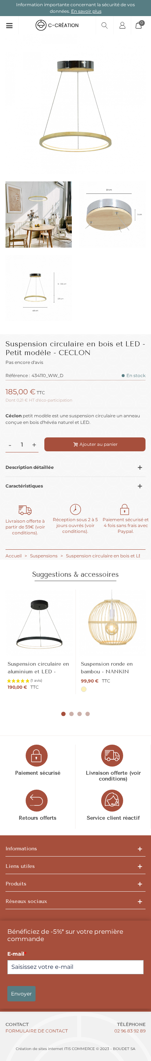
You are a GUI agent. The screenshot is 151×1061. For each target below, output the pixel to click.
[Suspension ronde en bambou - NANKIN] (112, 623)
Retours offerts (37, 818)
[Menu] (11, 25)
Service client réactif (113, 818)
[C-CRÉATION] (57, 25)
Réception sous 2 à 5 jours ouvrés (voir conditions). (75, 525)
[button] (63, 714)
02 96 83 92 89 (130, 1031)
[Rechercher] (104, 25)
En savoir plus (86, 11)
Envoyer (21, 993)
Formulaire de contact (36, 1031)
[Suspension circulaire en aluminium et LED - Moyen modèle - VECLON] (39, 623)
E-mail (16, 954)
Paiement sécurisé (37, 773)
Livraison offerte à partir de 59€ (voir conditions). (25, 526)
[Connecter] (122, 25)
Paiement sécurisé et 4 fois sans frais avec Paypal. (126, 525)
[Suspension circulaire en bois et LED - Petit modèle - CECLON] (75, 170)
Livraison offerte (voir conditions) (113, 776)
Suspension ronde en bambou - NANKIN (107, 668)
